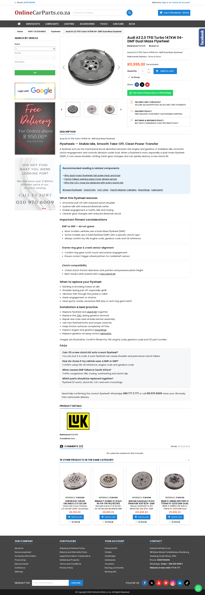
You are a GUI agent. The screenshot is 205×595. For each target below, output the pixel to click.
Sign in (165, 2)
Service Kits (33, 23)
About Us (19, 548)
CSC (79, 315)
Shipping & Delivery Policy (72, 548)
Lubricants (52, 23)
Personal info (111, 548)
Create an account (180, 2)
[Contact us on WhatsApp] (198, 588)
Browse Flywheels (72, 189)
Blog (132, 23)
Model (18, 53)
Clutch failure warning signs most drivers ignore (90, 179)
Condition (65, 438)
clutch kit (92, 311)
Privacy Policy (66, 567)
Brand (152, 46)
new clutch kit (108, 273)
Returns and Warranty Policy (73, 552)
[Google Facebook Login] (35, 90)
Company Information (25, 556)
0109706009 (29, 2)
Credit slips (110, 556)
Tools (103, 23)
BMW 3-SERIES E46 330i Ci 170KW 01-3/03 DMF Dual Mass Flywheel (175, 503)
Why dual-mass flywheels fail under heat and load (92, 175)
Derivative (19, 62)
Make (17, 44)
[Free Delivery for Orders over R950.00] (35, 128)
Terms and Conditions (70, 563)
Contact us (20, 567)
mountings (101, 329)
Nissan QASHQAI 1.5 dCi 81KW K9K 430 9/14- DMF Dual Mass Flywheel (141, 503)
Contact (156, 541)
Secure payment (23, 552)
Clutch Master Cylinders (123, 189)
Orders (108, 552)
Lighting (69, 23)
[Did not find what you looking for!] (35, 184)
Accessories (87, 23)
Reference (132, 46)
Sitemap (19, 571)
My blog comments (114, 567)
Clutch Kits (90, 189)
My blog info (110, 571)
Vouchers (109, 563)
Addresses (110, 559)
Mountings (144, 189)
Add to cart (165, 71)
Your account (114, 541)
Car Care (118, 23)
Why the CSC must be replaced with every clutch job (93, 182)
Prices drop (20, 559)
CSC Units (102, 189)
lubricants (105, 333)
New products (21, 563)
